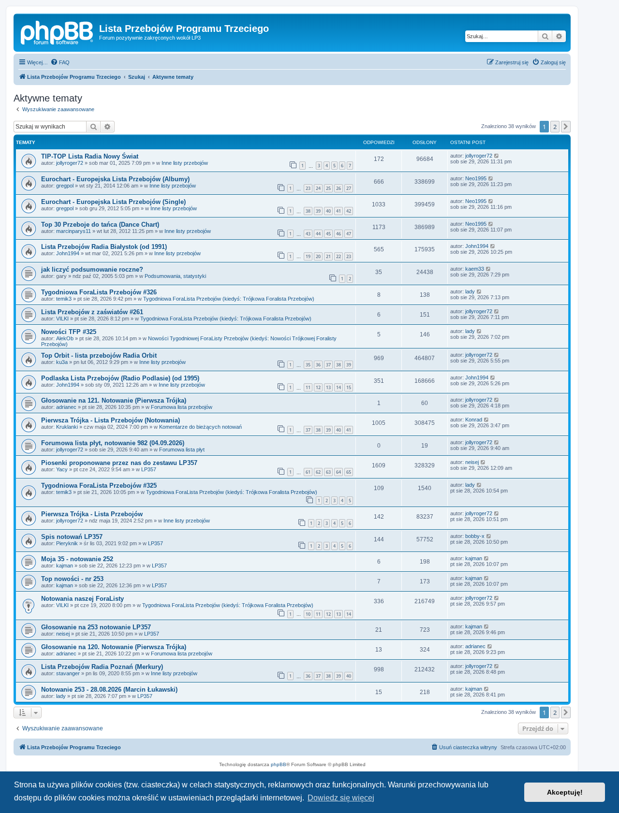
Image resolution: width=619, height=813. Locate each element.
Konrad (473, 419)
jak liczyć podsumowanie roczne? (92, 269)
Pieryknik (67, 543)
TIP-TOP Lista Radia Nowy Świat (89, 156)
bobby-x (475, 536)
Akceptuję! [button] (565, 792)
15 (348, 387)
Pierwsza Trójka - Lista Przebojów (92, 514)
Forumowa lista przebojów (181, 407)
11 (308, 387)
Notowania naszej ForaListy (82, 598)
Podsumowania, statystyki (175, 276)
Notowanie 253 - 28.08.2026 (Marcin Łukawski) (109, 689)
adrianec (66, 407)
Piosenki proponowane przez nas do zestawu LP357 (119, 462)
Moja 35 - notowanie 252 (77, 559)
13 (328, 387)
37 (328, 365)
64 (338, 472)
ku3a (62, 362)
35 (308, 365)
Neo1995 (475, 178)
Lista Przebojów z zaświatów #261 (92, 312)
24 (318, 188)
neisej (472, 462)
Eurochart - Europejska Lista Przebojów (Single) (113, 201)
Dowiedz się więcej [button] (341, 798)
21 (328, 256)
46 (338, 234)
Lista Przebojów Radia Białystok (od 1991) (104, 246)
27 (348, 188)
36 (318, 365)
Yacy (62, 469)
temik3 (64, 299)
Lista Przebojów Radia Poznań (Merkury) (102, 666)
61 (308, 472)
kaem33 (474, 269)
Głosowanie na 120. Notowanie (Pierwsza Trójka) (113, 647)
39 (318, 211)
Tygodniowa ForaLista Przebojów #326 (99, 292)
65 (348, 472)
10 (308, 614)
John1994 (67, 253)
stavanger (68, 673)
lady (470, 291)
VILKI (62, 318)
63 (328, 472)
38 (308, 211)
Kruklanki (67, 427)
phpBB (278, 764)
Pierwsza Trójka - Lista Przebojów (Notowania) (110, 420)
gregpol (65, 186)
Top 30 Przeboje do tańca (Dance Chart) (100, 224)
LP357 (148, 469)
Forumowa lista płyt (182, 449)
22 (338, 256)
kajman (64, 565)
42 (348, 211)
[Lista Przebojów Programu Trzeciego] (57, 31)
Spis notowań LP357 (72, 536)
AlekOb (65, 338)
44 (318, 234)
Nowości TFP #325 (68, 331)
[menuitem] (60, 62)
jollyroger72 (69, 163)
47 (348, 234)
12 (318, 387)
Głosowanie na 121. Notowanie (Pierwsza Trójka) (113, 400)
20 (318, 256)
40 (328, 211)
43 (308, 234)
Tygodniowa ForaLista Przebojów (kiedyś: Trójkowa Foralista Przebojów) (228, 299)
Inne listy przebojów (185, 163)
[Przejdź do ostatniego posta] (497, 156)
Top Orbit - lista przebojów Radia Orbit (99, 355)
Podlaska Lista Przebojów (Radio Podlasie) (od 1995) (120, 378)
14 (338, 387)
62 (318, 472)
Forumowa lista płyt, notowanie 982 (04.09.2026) (112, 443)
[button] (566, 126)
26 (338, 188)
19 (308, 256)
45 (328, 234)
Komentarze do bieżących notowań (200, 427)
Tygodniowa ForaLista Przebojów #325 (99, 485)
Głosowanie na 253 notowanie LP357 (96, 627)
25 (328, 188)
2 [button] (555, 126)
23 (308, 188)
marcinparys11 (73, 231)
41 (338, 211)
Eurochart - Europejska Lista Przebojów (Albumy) (115, 179)
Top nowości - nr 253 (72, 578)
